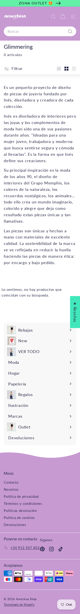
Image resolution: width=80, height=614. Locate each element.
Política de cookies (19, 518)
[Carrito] (63, 16)
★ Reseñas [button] (75, 312)
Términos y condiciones (23, 503)
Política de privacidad (21, 496)
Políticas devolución (20, 511)
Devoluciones (15, 525)
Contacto (11, 482)
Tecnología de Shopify (19, 604)
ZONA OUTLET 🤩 (36, 3)
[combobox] (40, 31)
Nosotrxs (11, 489)
